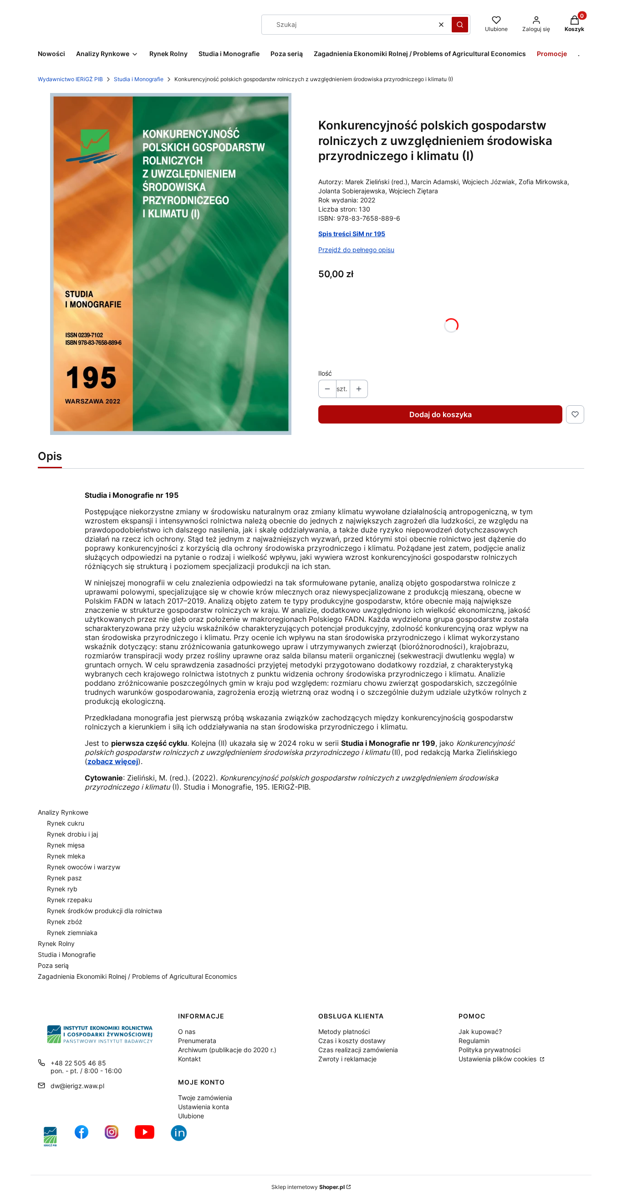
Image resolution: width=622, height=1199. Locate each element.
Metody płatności (344, 1031)
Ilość (325, 373)
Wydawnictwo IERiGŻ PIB (70, 79)
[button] (460, 24)
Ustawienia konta (203, 1107)
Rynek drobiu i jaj (72, 834)
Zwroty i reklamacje (347, 1059)
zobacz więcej (112, 761)
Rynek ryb (62, 889)
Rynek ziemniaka (72, 932)
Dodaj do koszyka (440, 414)
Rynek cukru (65, 823)
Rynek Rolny (56, 943)
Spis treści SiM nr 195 (351, 234)
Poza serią (53, 965)
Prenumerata (197, 1040)
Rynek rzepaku (69, 900)
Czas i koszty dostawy (352, 1040)
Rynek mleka (66, 856)
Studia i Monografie (138, 79)
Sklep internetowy (308, 1186)
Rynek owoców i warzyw (83, 867)
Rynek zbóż (64, 921)
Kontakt (189, 1059)
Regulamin (474, 1040)
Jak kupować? (480, 1031)
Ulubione (191, 1116)
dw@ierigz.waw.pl (77, 1086)
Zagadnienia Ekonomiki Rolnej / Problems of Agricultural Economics (137, 976)
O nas (186, 1031)
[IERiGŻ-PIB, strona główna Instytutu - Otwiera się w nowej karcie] (50, 1137)
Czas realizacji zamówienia (358, 1050)
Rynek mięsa (66, 845)
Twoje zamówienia (205, 1097)
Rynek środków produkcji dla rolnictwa (104, 911)
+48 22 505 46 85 (78, 1063)
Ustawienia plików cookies (498, 1059)
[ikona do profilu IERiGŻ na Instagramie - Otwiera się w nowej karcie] (111, 1137)
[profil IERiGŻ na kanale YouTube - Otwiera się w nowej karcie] (144, 1137)
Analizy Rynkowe (63, 812)
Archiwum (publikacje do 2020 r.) (227, 1050)
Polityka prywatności (489, 1050)
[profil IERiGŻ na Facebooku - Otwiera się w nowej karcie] (81, 1137)
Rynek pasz (64, 878)
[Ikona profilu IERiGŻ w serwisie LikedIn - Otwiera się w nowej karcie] (182, 1137)
